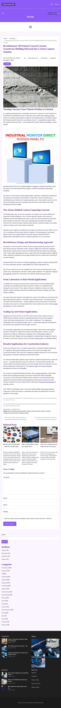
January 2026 (5, 550)
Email (5, 505)
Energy (4, 619)
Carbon (29, 411)
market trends (39, 338)
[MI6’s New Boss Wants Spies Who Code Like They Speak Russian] (38, 653)
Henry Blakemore (33, 58)
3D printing (19, 253)
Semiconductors (6, 609)
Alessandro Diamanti (47, 389)
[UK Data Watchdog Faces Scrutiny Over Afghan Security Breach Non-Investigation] (4, 654)
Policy (3, 600)
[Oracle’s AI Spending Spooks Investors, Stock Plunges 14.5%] (52, 643)
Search (4, 534)
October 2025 (5, 559)
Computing (5, 585)
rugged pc (36, 186)
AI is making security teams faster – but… (18, 645)
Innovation (6, 409)
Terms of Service (35, 683)
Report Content (35, 687)
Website (5, 511)
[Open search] (51, 4)
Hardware (4, 582)
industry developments (48, 382)
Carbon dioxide (35, 411)
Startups (4, 588)
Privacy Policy (35, 680)
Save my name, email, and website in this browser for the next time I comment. (28, 518)
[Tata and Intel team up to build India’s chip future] (38, 643)
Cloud (3, 603)
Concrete (48, 411)
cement (18, 234)
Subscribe (56, 4)
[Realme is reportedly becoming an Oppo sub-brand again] (4, 641)
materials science (49, 115)
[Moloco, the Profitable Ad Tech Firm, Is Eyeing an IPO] (4, 681)
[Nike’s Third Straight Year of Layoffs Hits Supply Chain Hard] (4, 675)
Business (4, 570)
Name (5, 498)
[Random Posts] (3, 13)
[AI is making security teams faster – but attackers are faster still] (4, 648)
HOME (30, 17)
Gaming (4, 612)
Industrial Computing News (27, 702)
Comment (6, 477)
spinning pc (33, 262)
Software (4, 579)
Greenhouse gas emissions (10, 413)
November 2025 (6, 556)
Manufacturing (5, 594)
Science (4, 607)
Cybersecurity (5, 591)
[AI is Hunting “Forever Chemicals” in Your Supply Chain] (38, 662)
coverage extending (40, 373)
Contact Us (34, 676)
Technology (16, 409)
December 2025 (6, 553)
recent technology (46, 366)
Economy (4, 621)
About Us (33, 672)
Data (3, 615)
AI (2, 573)
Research (4, 624)
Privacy (4, 597)
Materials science (24, 413)
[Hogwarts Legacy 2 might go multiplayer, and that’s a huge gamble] (52, 653)
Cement (43, 411)
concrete (8, 198)
